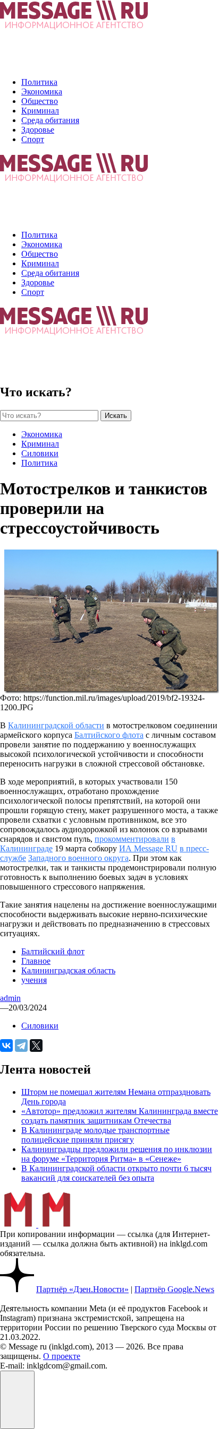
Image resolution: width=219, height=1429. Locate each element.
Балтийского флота (109, 734)
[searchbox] (49, 415)
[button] (17, 1400)
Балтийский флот (53, 951)
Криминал (40, 110)
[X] (36, 1045)
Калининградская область (68, 970)
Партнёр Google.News (174, 1289)
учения (34, 979)
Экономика (41, 91)
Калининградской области (56, 725)
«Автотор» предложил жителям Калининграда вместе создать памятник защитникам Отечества (119, 1115)
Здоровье (37, 129)
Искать (116, 416)
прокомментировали (132, 838)
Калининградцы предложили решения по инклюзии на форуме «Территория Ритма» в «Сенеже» (116, 1154)
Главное (35, 960)
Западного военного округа (78, 857)
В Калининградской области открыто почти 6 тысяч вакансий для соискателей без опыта (116, 1173)
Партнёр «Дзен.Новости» (82, 1289)
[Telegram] (21, 1045)
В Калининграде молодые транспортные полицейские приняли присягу (95, 1135)
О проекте (61, 1356)
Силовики (39, 453)
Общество (39, 101)
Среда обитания (50, 120)
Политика (39, 81)
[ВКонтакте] (6, 1045)
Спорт (32, 139)
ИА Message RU (148, 848)
